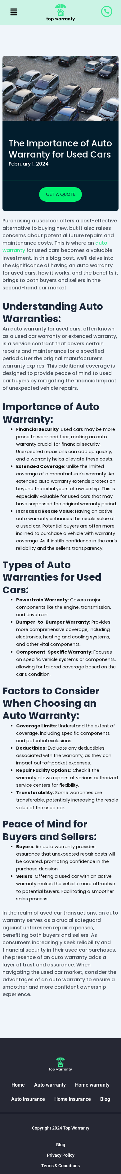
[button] (14, 12)
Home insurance (72, 1099)
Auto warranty (50, 1085)
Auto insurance (28, 1099)
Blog (105, 1099)
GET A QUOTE (60, 194)
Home (18, 1085)
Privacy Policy (60, 1155)
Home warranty (92, 1085)
